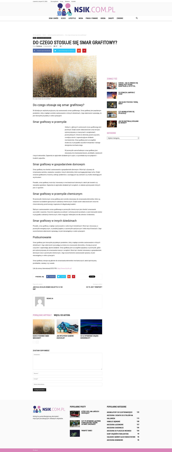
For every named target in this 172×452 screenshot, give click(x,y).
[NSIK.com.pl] (86, 9)
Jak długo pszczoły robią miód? (128, 103)
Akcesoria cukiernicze (115, 428)
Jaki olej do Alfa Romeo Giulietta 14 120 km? (48, 288)
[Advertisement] (86, 27)
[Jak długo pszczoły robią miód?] (112, 104)
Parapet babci (86, 431)
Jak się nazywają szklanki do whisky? (128, 122)
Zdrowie (120, 18)
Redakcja (39, 46)
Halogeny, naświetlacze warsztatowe (121, 437)
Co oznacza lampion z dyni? (126, 93)
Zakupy (111, 18)
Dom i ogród (53, 18)
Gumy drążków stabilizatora (44, 38)
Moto (34, 38)
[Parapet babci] (75, 433)
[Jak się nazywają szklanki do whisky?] (112, 124)
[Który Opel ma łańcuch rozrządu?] (75, 414)
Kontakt (73, 1)
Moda (81, 18)
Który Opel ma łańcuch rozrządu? (90, 412)
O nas (61, 1)
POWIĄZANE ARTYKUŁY (42, 315)
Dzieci (63, 18)
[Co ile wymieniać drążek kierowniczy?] (91, 326)
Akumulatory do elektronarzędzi (119, 412)
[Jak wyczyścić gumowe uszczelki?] (67, 326)
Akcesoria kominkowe (115, 440)
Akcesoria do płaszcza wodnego (119, 431)
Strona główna (54, 1)
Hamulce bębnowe (113, 421)
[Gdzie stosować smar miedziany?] (44, 326)
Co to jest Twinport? (94, 287)
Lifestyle (72, 18)
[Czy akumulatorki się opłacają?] (112, 114)
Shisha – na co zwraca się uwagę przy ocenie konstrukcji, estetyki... (128, 84)
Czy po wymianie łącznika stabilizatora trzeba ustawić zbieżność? (91, 422)
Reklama (67, 1)
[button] (136, 18)
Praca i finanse (92, 18)
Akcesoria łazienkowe (115, 425)
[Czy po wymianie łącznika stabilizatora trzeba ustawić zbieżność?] (75, 423)
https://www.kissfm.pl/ (64, 268)
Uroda (103, 18)
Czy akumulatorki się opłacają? (126, 112)
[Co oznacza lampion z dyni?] (112, 95)
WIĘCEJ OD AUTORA (62, 315)
